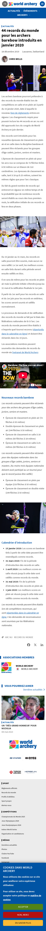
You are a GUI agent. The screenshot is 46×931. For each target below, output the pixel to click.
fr (5, 3)
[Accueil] (23, 3)
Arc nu (9, 637)
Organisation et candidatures (13, 834)
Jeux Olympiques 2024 (10, 821)
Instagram (5, 862)
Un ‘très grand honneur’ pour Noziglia (19, 727)
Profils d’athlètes (8, 797)
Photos (4, 849)
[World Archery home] (23, 744)
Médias (6, 840)
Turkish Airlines (15, 772)
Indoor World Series (9, 829)
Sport (6, 783)
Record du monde (23, 637)
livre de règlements (19, 112)
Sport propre (7, 801)
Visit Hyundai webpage (15, 758)
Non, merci (23, 914)
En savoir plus (23, 922)
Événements (30, 10)
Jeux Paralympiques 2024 (11, 825)
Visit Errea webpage (30, 758)
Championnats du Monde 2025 (13, 816)
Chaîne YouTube (8, 853)
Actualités (14, 10)
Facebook (5, 858)
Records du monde (9, 792)
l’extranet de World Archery (25, 352)
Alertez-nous (6, 805)
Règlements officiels (9, 788)
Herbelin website (30, 772)
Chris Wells (15, 59)
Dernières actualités (32, 689)
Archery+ (22, 14)
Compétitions (10, 812)
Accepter (23, 906)
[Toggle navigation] (42, 3)
